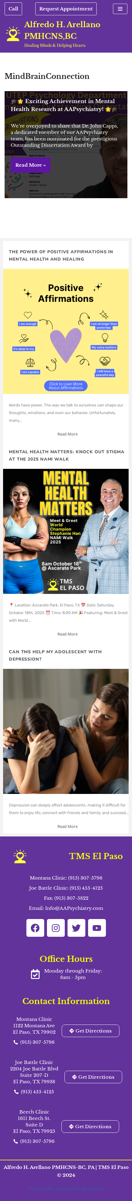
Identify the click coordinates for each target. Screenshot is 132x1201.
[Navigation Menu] (120, 9)
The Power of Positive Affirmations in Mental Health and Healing (61, 255)
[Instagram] (56, 928)
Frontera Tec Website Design (58, 1188)
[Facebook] (35, 928)
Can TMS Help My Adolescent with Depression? (55, 655)
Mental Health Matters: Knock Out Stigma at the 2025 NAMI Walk (67, 455)
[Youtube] (97, 928)
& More (95, 1188)
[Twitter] (76, 928)
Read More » (28, 167)
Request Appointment (66, 9)
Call (13, 9)
